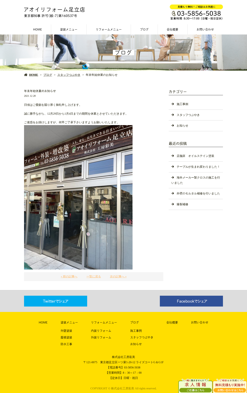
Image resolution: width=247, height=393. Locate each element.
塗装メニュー (68, 29)
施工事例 (182, 104)
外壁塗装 (66, 330)
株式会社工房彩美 (123, 357)
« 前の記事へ (69, 276)
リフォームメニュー (109, 29)
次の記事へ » (118, 276)
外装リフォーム (101, 337)
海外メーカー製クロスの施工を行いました (195, 180)
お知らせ (182, 125)
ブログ (144, 29)
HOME (37, 29)
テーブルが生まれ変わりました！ (198, 166)
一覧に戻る (93, 276)
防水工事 (66, 344)
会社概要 (172, 29)
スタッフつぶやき (68, 74)
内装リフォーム (101, 330)
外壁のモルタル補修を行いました (198, 193)
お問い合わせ (205, 29)
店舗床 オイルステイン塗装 (195, 155)
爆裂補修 (182, 204)
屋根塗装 (66, 337)
